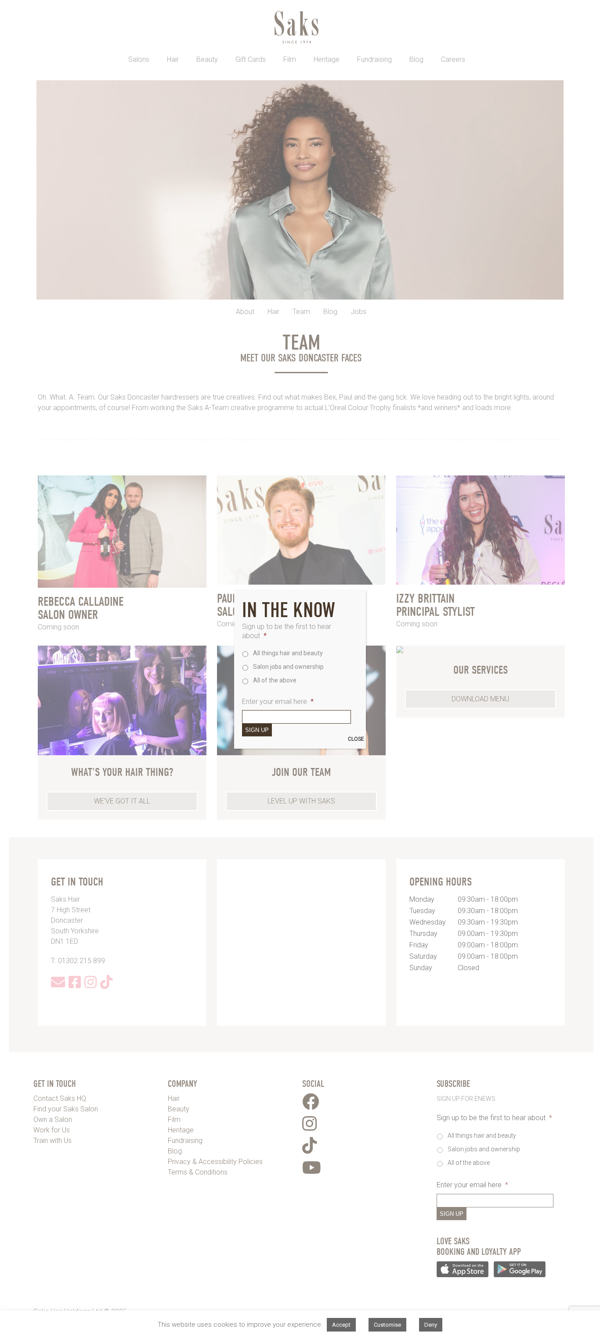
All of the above (274, 680)
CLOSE (356, 739)
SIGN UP (257, 730)
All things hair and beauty (288, 653)
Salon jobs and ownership (288, 666)
